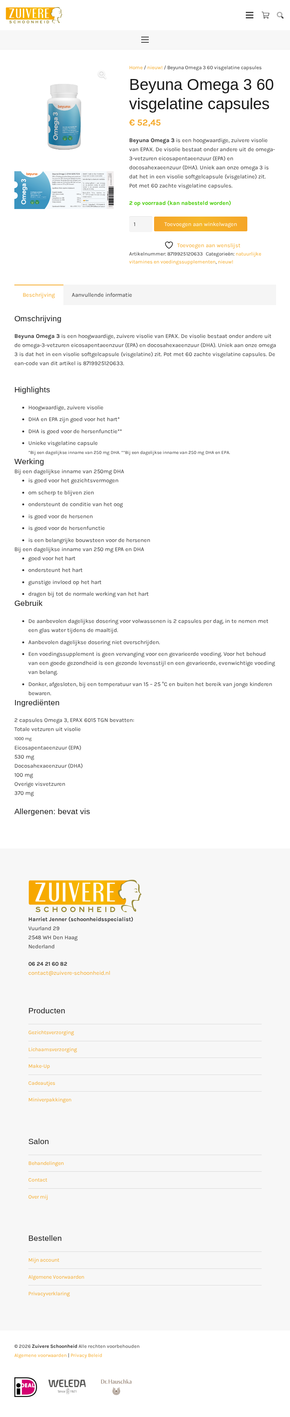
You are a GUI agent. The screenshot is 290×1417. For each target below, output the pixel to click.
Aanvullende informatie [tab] (102, 294)
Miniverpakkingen (49, 1099)
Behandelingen (46, 1163)
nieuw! (155, 67)
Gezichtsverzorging (51, 1032)
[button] (280, 15)
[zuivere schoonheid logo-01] (34, 15)
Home (136, 67)
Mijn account (43, 1260)
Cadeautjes (41, 1083)
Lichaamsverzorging (52, 1049)
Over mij (38, 1197)
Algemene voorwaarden (40, 1355)
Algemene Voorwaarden (56, 1277)
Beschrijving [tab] (39, 294)
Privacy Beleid (86, 1355)
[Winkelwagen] (265, 15)
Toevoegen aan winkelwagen (200, 224)
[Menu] (249, 15)
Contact (37, 1180)
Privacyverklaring (49, 1293)
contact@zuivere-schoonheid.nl (69, 972)
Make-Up (39, 1066)
